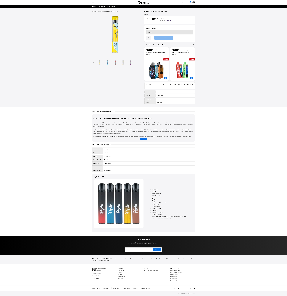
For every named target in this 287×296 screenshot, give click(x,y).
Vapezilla (186, 293)
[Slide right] (136, 62)
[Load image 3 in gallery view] (115, 62)
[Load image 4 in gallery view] (123, 62)
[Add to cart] (165, 78)
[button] (92, 2)
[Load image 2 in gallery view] (107, 62)
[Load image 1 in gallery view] (99, 62)
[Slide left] (93, 62)
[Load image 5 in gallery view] (131, 62)
